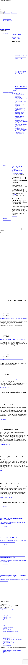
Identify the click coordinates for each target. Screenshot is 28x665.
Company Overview (17, 34)
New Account (7, 13)
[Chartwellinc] (14, 27)
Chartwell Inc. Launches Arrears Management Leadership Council (14, 379)
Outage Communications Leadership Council (21, 127)
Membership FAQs (7, 20)
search (2, 230)
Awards (5, 218)
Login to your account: (5, 0)
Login (2, 13)
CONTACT (6, 618)
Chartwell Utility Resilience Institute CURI (21, 99)
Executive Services (19, 104)
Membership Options (8, 92)
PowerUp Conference (17, 167)
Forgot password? (7, 19)
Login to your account (5, 29)
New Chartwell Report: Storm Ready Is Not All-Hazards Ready (13, 339)
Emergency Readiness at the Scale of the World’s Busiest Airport (13, 318)
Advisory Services (19, 102)
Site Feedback (14, 13)
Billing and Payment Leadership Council (20, 111)
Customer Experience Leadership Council (20, 119)
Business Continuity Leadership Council (19, 114)
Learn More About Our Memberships (15, 162)
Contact (14, 90)
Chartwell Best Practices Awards (10, 631)
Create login (3, 296)
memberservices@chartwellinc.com (8, 610)
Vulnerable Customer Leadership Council (20, 133)
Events (4, 165)
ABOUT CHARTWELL (6, 497)
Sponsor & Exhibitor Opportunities (17, 171)
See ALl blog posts (4, 387)
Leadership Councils (17, 106)
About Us (5, 33)
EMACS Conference (17, 166)
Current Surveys (16, 38)
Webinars (14, 169)
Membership (3, 419)
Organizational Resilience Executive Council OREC (21, 130)
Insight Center (18, 97)
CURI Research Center (20, 101)
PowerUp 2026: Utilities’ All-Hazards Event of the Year (11, 359)
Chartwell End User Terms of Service (12, 650)
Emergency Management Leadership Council (21, 125)
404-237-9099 (3, 608)
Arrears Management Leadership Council (20, 108)
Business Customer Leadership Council (19, 116)
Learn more (14, 194)
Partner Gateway (7, 220)
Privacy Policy (6, 651)
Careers (14, 35)
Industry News (15, 37)
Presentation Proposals (17, 173)
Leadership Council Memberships (19, 95)
